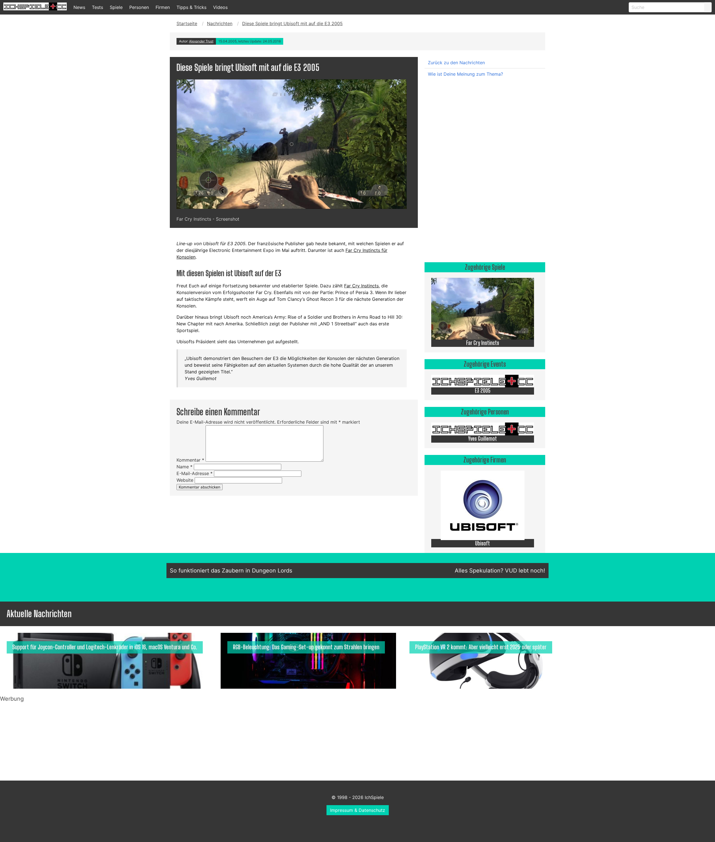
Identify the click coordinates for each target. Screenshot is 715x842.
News (79, 7)
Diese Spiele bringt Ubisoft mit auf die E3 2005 (292, 23)
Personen (139, 7)
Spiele (116, 7)
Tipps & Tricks (191, 7)
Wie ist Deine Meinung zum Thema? (465, 74)
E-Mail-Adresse (195, 473)
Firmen (163, 7)
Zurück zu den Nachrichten (456, 62)
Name (184, 466)
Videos (220, 7)
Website (185, 480)
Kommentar (190, 460)
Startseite (187, 23)
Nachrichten (219, 23)
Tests (97, 7)
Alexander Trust (201, 41)
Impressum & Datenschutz (357, 810)
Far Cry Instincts (361, 285)
